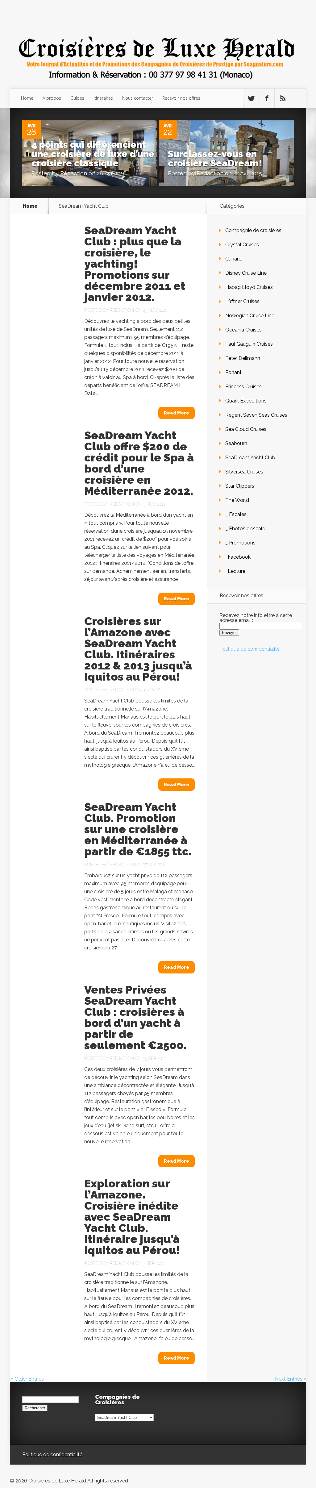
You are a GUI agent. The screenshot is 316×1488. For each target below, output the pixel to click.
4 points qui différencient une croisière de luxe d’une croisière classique (93, 154)
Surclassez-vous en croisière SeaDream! (215, 158)
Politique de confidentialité (249, 649)
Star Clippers (239, 486)
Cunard (233, 259)
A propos (52, 98)
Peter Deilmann (242, 358)
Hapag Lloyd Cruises (249, 287)
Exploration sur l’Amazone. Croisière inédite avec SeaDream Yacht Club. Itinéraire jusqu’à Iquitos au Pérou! (132, 1217)
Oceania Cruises (243, 330)
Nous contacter (137, 98)
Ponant (233, 372)
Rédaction (73, 173)
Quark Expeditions (246, 401)
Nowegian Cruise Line (249, 316)
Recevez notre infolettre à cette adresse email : (255, 617)
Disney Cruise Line (246, 273)
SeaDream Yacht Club (250, 458)
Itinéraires (103, 98)
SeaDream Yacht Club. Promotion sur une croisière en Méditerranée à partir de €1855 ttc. (138, 829)
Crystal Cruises (242, 245)
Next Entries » (290, 1379)
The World (237, 500)
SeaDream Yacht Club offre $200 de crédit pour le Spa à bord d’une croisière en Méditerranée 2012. (139, 463)
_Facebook (238, 557)
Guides (77, 98)
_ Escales (236, 514)
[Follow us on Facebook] (266, 98)
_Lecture (235, 571)
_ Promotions (240, 543)
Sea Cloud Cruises (245, 429)
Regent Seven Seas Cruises (256, 415)
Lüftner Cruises (242, 301)
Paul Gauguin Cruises (249, 344)
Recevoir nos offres (181, 98)
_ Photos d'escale (245, 528)
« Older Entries (27, 1379)
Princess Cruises (243, 387)
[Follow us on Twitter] (251, 98)
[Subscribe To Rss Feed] (282, 98)
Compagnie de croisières (253, 230)
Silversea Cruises (244, 472)
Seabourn (236, 443)
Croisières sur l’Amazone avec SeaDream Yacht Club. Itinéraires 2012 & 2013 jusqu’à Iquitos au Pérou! (138, 649)
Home (27, 98)
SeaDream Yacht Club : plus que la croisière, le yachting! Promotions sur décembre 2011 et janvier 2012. (134, 263)
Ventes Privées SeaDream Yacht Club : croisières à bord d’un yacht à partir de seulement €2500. (135, 1017)
